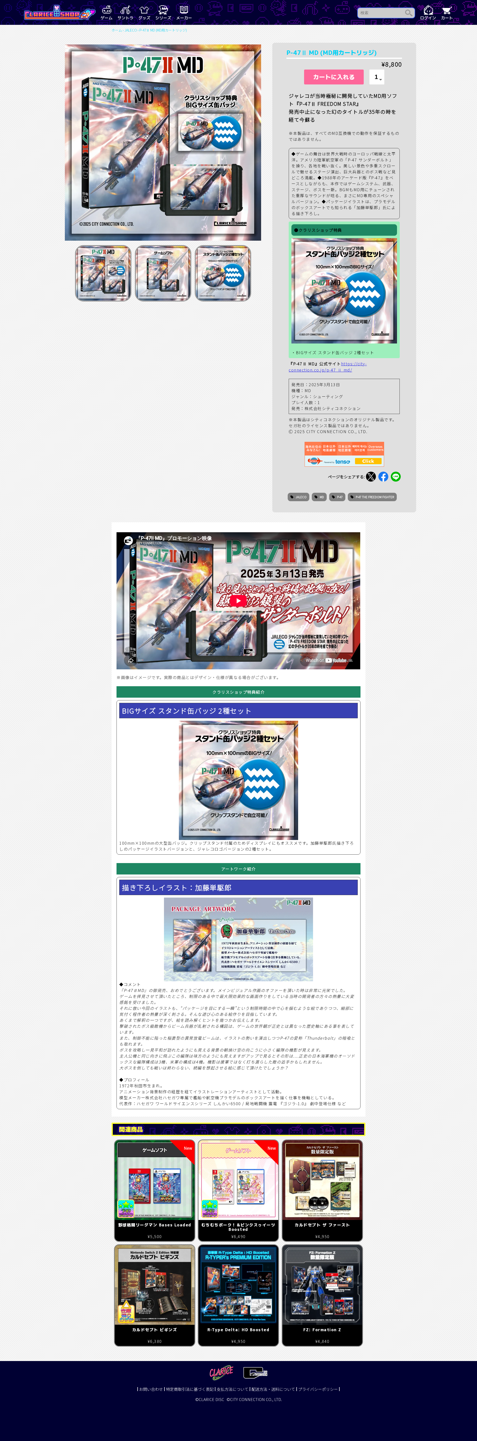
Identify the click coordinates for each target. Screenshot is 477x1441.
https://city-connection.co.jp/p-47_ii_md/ (328, 367)
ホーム (117, 30)
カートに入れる (334, 77)
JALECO (130, 30)
